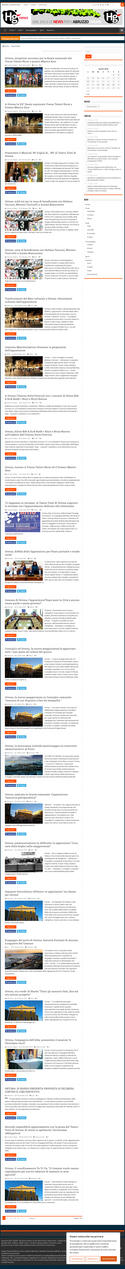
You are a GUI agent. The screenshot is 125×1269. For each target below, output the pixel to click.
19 (98, 85)
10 (88, 81)
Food (32, 1095)
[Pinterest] (101, 4)
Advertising (42, 5)
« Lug (87, 94)
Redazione (9, 305)
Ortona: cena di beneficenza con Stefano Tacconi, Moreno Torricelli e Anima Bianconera (40, 251)
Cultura (35, 510)
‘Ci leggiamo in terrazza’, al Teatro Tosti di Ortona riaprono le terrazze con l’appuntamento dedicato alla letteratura (41, 504)
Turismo (90, 252)
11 (93, 81)
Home (26, 5)
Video (89, 270)
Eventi (36, 65)
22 (113, 85)
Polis (20, 30)
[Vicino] (118, 1233)
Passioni (50, 30)
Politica (31, 354)
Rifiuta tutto (93, 1259)
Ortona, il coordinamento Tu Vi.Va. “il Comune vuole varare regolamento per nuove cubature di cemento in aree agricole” (42, 1171)
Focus (12, 30)
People (90, 267)
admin (8, 354)
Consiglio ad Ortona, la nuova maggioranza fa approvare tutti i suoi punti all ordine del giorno (40, 650)
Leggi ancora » (10, 91)
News (89, 218)
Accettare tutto (108, 1259)
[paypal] (108, 4)
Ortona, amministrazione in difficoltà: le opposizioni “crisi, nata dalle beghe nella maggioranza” (41, 844)
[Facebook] (96, 4)
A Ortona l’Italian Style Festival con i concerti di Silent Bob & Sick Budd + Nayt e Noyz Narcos (42, 397)
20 (103, 85)
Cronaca (90, 215)
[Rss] (94, 4)
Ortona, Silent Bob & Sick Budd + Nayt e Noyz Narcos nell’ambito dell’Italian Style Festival (37, 433)
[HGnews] (15, 17)
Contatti (33, 5)
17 (88, 85)
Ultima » (32, 1218)
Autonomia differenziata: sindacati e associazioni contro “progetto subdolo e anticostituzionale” (53, 38)
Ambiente (33, 898)
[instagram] (105, 4)
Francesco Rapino (12, 65)
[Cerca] (122, 5)
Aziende (90, 230)
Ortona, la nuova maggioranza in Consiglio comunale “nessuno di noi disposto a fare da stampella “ (38, 699)
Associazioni (92, 274)
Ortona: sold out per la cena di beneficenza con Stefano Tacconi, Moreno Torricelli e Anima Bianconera (39, 203)
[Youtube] (103, 4)
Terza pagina (31, 30)
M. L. (8, 947)
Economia (31, 753)
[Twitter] (98, 4)
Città (31, 305)
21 (108, 85)
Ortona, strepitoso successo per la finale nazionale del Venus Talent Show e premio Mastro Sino (38, 60)
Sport (42, 30)
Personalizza (77, 1259)
